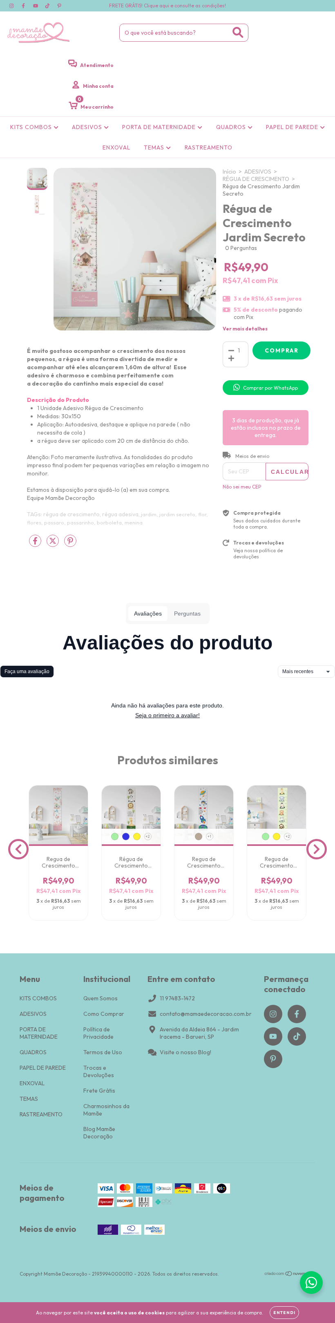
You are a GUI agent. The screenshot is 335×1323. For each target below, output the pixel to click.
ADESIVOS (88, 127)
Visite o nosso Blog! (185, 1052)
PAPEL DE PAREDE (293, 127)
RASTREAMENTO (208, 147)
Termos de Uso (102, 1052)
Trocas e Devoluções (98, 1071)
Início (229, 171)
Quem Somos (100, 998)
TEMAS (155, 147)
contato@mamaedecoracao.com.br (206, 1013)
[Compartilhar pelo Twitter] (53, 544)
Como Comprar (103, 1013)
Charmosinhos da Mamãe (106, 1109)
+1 (209, 836)
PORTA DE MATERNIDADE (159, 127)
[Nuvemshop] (289, 1275)
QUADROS (232, 127)
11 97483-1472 (177, 998)
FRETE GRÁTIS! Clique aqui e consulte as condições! (167, 5)
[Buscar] (238, 32)
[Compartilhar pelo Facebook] (35, 544)
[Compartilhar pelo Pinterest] (70, 544)
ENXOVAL (116, 147)
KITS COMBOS (32, 127)
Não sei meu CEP (242, 487)
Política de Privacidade (98, 1033)
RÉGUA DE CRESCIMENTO (256, 179)
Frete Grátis (99, 1090)
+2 (147, 836)
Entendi (284, 1312)
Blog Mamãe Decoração (99, 1132)
